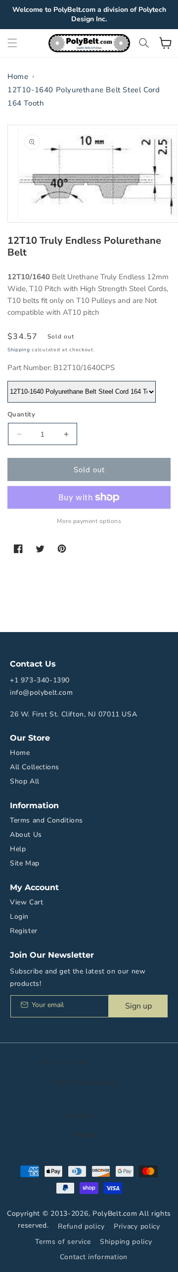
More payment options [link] (89, 521)
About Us (26, 834)
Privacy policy (137, 1226)
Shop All (25, 781)
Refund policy (81, 1226)
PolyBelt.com (114, 1213)
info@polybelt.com (41, 692)
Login (19, 916)
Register (24, 930)
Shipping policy (126, 1241)
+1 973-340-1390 (40, 680)
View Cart (26, 902)
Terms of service (62, 1241)
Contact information (94, 1257)
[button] (12, 43)
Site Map (25, 863)
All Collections (34, 767)
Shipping (18, 349)
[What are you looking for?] (144, 43)
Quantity (21, 414)
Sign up (138, 1006)
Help (18, 849)
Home (17, 76)
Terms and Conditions (46, 820)
